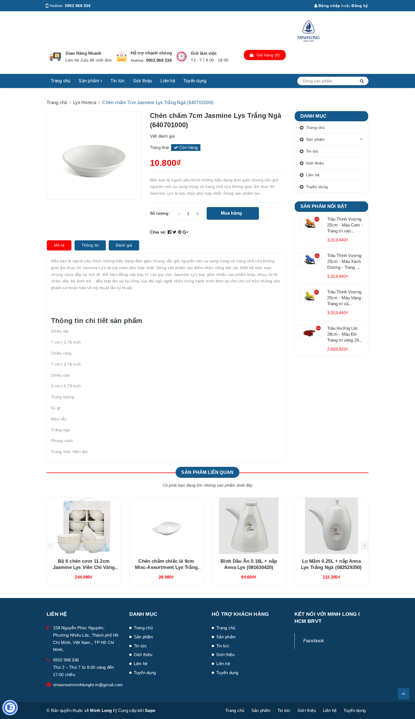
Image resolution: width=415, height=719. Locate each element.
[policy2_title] (121, 56)
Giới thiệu (142, 80)
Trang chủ (60, 80)
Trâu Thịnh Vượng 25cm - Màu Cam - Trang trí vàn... (345, 225)
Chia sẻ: (158, 232)
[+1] (185, 232)
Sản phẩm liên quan (207, 472)
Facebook (313, 640)
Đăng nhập (328, 5)
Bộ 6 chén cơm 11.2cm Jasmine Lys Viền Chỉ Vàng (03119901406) (84, 567)
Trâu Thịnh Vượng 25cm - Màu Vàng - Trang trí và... (345, 297)
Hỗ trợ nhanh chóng (151, 52)
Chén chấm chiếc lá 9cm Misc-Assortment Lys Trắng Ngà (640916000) (166, 567)
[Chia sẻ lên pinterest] (180, 232)
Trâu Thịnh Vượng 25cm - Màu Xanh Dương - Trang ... (344, 261)
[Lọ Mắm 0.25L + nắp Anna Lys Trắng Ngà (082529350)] (331, 526)
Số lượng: (160, 213)
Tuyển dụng (195, 80)
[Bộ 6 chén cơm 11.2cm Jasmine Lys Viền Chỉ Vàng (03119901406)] (84, 526)
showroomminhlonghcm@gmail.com (88, 684)
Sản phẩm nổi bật (323, 206)
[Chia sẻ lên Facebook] (170, 232)
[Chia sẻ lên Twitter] (175, 232)
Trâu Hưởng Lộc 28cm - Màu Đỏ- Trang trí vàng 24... (344, 334)
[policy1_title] (55, 56)
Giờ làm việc (204, 53)
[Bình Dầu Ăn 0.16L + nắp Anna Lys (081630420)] (249, 526)
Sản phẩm (89, 80)
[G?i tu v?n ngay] (10, 707)
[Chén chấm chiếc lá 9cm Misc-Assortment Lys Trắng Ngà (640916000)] (166, 526)
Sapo (150, 710)
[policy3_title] (182, 56)
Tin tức (118, 80)
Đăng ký (359, 5)
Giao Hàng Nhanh (83, 53)
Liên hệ (167, 80)
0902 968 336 (78, 5)
